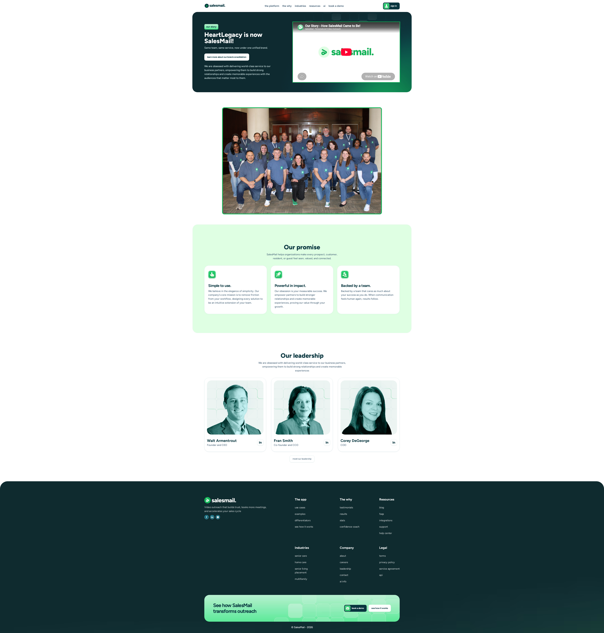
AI (324, 6)
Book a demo (336, 6)
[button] (272, 6)
